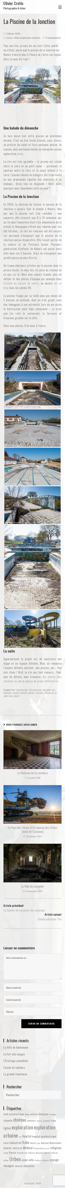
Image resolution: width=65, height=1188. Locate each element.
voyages (8, 1165)
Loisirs (10, 37)
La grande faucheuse (15, 1074)
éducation (28, 1166)
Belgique (44, 1114)
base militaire (31, 1114)
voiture (38, 1160)
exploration (35, 690)
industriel (15, 1142)
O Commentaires (53, 37)
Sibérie (31, 1152)
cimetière (31, 1120)
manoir (7, 1148)
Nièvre (31, 693)
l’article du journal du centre (21, 283)
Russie (12, 1152)
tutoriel (47, 1152)
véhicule (19, 1166)
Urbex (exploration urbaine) (27, 37)
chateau (19, 1119)
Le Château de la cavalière (32, 773)
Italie (25, 1142)
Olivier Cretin (14, 5)
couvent (46, 1120)
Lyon (38, 1143)
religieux (55, 1147)
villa (31, 1159)
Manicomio (55, 1143)
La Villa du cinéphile (32, 886)
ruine (5, 1152)
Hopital (27, 1136)
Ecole (53, 1120)
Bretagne (52, 1114)
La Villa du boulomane (15, 1047)
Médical (28, 1147)
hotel (6, 1143)
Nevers (24, 693)
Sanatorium (22, 1152)
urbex (20, 154)
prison (46, 1148)
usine (24, 1159)
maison (45, 1143)
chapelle (7, 1120)
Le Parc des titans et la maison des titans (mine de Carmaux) (32, 829)
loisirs (16, 693)
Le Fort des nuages (14, 1054)
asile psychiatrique (13, 1114)
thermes (39, 1152)
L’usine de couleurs (14, 1067)
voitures (45, 1160)
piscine (39, 693)
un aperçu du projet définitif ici (40, 681)
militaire (17, 1148)
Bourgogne (22, 690)
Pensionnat (38, 1148)
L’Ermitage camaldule (15, 1061)
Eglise (7, 1128)
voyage (54, 1159)
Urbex (17, 696)
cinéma (39, 1120)
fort (20, 1136)
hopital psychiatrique (44, 1136)
